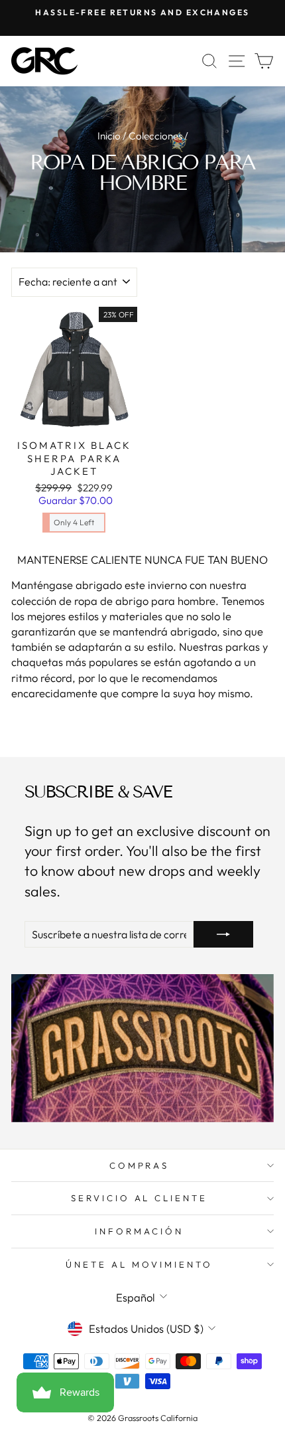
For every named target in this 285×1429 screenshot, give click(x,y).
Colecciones (155, 135)
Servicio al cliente (139, 1198)
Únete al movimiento (139, 1264)
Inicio (109, 135)
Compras (139, 1165)
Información (139, 1231)
